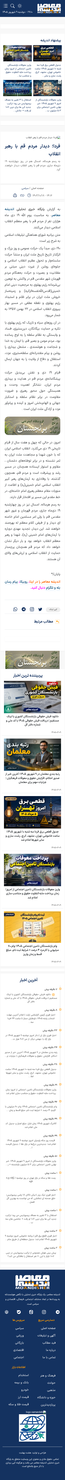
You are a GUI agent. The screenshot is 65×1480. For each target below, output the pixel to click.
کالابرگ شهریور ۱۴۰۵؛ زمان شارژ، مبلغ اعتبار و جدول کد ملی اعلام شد (31, 1125)
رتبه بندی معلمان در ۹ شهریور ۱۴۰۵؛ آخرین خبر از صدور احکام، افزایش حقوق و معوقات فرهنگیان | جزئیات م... (31, 1054)
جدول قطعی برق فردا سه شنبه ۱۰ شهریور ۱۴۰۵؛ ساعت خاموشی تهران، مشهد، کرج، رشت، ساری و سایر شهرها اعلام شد (33, 836)
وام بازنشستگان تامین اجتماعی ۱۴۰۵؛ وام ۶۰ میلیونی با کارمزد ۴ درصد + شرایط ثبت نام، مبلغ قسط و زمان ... (31, 1108)
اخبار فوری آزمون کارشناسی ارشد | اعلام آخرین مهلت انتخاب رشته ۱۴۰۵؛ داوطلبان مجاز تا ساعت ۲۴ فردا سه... (31, 1018)
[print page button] (15, 195)
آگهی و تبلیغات (46, 1335)
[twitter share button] (40, 609)
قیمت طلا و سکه (18, 1404)
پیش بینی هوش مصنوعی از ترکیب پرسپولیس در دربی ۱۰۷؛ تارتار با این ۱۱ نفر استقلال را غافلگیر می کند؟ (31, 1254)
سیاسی (25, 188)
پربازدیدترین (48, 1405)
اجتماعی (19, 1357)
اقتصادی (18, 1350)
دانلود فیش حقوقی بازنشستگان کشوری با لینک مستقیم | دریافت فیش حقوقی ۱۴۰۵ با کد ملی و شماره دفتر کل (32, 721)
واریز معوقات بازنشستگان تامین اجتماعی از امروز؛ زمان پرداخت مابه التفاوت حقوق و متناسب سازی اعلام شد (32, 893)
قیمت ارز (23, 1397)
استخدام (23, 1375)
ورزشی (20, 1335)
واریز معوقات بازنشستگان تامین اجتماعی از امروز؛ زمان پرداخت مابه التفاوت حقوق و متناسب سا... (18, 70)
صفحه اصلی (37, 188)
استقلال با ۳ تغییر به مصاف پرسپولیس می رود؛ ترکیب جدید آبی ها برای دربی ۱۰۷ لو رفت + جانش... (18, 105)
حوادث (51, 1383)
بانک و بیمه (21, 1382)
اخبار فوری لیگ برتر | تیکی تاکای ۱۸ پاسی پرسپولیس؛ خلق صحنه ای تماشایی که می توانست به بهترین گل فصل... (31, 1198)
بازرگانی (19, 1343)
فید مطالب (49, 1343)
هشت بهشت (25, 1453)
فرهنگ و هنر (47, 1375)
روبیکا (24, 581)
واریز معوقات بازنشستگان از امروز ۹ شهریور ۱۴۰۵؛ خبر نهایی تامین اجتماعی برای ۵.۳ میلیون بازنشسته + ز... (31, 1163)
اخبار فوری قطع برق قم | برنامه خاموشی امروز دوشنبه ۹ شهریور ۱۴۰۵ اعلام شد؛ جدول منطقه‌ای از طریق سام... (31, 1237)
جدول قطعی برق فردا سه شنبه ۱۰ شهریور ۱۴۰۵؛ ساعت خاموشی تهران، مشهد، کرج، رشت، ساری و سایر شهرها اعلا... (31, 1073)
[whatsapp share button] (15, 609)
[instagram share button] (32, 609)
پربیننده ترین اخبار (28, 676)
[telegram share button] (23, 609)
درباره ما (51, 1350)
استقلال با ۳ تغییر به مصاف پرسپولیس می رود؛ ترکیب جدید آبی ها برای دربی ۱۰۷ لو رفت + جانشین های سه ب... (31, 1219)
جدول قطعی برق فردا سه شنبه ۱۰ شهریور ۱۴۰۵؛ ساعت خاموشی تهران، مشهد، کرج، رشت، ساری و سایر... (48, 70)
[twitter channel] (57, 1312)
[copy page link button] (22, 195)
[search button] (12, 6)
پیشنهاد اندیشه (50, 40)
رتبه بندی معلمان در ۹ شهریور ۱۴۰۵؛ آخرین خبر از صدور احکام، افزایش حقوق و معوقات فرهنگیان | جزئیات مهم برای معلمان (32, 778)
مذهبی (51, 1390)
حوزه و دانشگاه (46, 1397)
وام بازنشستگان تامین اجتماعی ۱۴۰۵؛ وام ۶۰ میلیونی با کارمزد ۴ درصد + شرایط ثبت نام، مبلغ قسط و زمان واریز (32, 950)
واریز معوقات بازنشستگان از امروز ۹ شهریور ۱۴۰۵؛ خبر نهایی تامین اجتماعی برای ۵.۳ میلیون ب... (48, 105)
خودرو (25, 1390)
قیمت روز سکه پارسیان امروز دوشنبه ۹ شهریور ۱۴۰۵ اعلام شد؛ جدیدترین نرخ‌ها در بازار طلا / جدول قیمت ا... (31, 1144)
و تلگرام (50, 587)
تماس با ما (49, 1357)
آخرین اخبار (29, 980)
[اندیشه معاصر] (49, 8)
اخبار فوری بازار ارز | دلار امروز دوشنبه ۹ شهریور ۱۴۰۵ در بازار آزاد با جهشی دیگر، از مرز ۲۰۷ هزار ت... (30, 1037)
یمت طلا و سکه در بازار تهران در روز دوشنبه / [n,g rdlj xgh (31, 1180)
